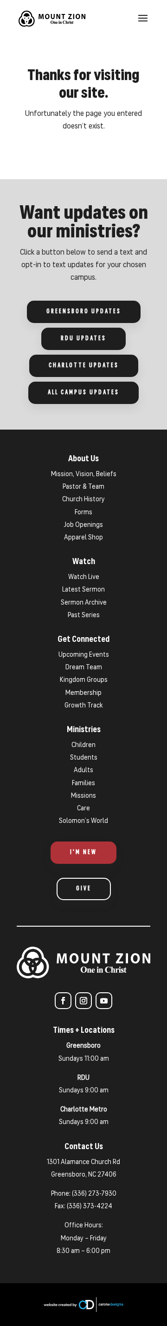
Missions (83, 796)
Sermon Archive (84, 602)
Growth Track (83, 705)
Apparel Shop (83, 537)
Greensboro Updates (83, 311)
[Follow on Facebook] (63, 1000)
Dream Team (83, 667)
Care (83, 808)
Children (83, 745)
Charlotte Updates (84, 365)
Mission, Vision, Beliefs (83, 474)
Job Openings (83, 525)
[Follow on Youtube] (104, 1000)
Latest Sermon (83, 589)
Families (83, 783)
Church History (83, 499)
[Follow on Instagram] (83, 1000)
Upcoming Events (83, 655)
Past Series (84, 615)
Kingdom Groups (84, 680)
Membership (83, 693)
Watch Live (83, 577)
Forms (83, 512)
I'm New (83, 852)
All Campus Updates (83, 392)
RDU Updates (83, 338)
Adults (83, 770)
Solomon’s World (83, 821)
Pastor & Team (83, 487)
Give (83, 888)
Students (83, 757)
